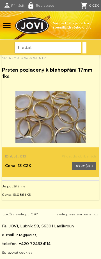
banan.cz (90, 214)
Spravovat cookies (17, 252)
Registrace (45, 5)
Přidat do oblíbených (78, 156)
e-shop (62, 214)
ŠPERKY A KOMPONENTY (24, 58)
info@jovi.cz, (26, 234)
